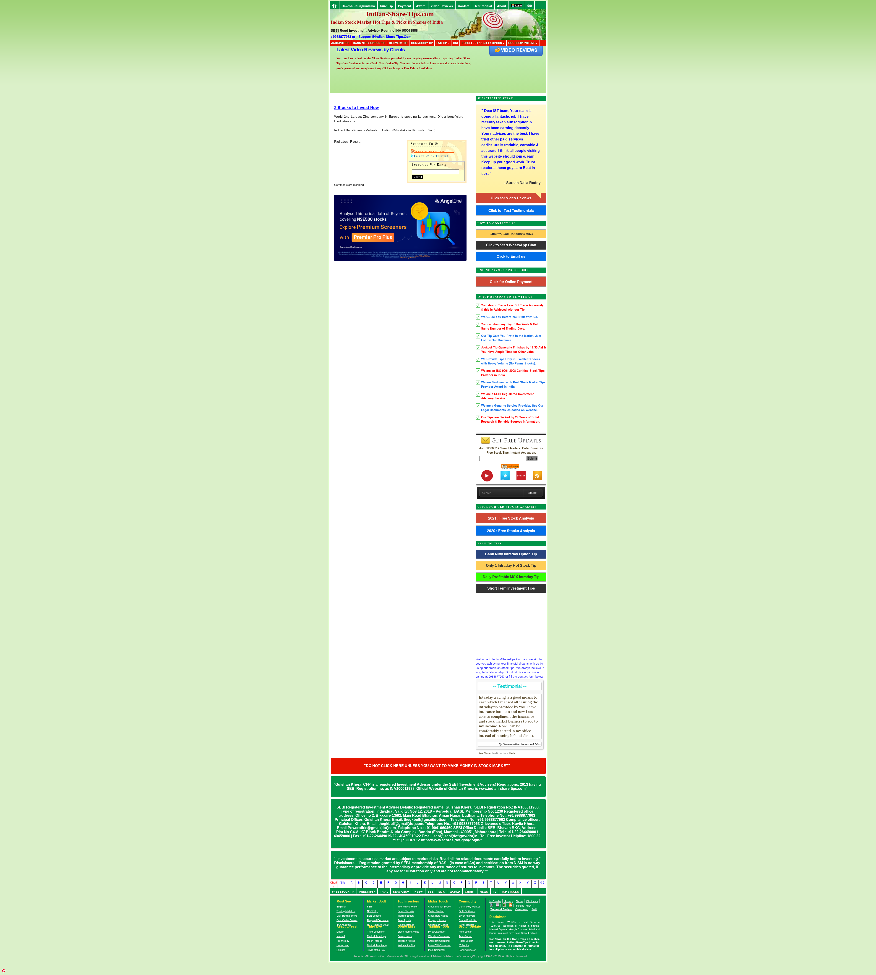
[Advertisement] (511, 623)
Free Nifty (367, 891)
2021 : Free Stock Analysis (511, 518)
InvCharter (495, 901)
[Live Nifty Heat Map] (504, 905)
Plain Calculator (436, 950)
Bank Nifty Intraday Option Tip (511, 554)
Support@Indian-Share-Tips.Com (384, 36)
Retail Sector (466, 940)
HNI (455, 43)
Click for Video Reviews (511, 197)
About (501, 6)
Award (421, 6)
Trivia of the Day (376, 950)
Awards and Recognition (362, 49)
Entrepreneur (405, 936)
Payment (404, 6)
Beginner (341, 906)
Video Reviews (442, 6)
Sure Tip (386, 6)
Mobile (340, 931)
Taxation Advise (406, 940)
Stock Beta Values (438, 915)
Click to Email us (511, 256)
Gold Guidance (467, 911)
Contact (463, 6)
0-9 (542, 882)
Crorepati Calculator (439, 940)
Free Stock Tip (343, 891)
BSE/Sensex (374, 915)
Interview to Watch (408, 906)
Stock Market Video (408, 931)
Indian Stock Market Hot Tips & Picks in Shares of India (387, 22)
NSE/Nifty (372, 911)
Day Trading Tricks (346, 915)
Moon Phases (374, 940)
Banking (340, 950)
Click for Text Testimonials (511, 210)
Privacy (508, 901)
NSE (417, 891)
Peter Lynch (404, 920)
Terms (519, 901)
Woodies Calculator (439, 936)
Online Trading (436, 911)
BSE (430, 891)
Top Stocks (510, 891)
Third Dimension (376, 931)
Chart (470, 891)
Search (532, 492)
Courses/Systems (521, 43)
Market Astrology (376, 936)
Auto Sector (465, 931)
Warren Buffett (406, 915)
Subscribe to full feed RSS (434, 151)
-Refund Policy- (523, 905)
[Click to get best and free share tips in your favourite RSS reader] (511, 905)
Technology (342, 940)
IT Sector (464, 945)
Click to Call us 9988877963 (511, 234)
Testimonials (499, 753)
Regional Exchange (377, 920)
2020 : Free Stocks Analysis (511, 530)
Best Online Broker (346, 920)
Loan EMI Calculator (439, 945)
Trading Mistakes (345, 911)
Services (400, 891)
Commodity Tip (422, 43)
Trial (384, 891)
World (455, 891)
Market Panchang (377, 945)
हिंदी (529, 6)
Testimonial (483, 6)
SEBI (370, 906)
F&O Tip (441, 43)
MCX (441, 891)
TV (494, 891)
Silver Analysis (467, 915)
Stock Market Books (439, 906)
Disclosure (532, 901)
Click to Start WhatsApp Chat (511, 245)
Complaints (521, 909)
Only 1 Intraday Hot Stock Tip (511, 565)
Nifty (342, 882)
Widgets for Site (406, 945)
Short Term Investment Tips (511, 588)
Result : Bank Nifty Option (481, 43)
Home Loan (342, 945)
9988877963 (342, 36)
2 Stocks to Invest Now (356, 107)
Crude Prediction (468, 920)
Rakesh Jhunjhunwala (358, 6)
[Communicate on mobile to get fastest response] (491, 905)
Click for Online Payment (511, 281)
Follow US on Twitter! (431, 156)
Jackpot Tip (340, 43)
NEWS (484, 891)
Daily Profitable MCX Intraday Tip (511, 577)
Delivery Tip (398, 43)
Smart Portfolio (406, 911)
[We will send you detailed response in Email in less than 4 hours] (498, 905)
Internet (340, 936)
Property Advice (437, 920)
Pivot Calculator (437, 931)
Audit (534, 909)
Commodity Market (469, 906)
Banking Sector (467, 950)
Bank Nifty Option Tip (369, 43)
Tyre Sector (465, 936)
